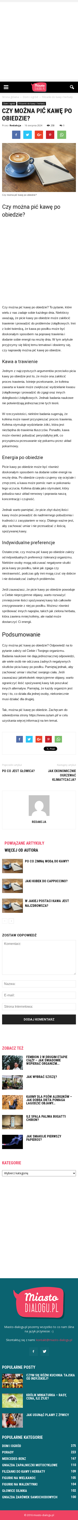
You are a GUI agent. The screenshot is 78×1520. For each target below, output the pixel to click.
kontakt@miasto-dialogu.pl (54, 1340)
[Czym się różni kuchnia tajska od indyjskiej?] (12, 1381)
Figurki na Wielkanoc (19, 1478)
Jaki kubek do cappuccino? (46, 881)
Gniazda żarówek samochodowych (29, 1497)
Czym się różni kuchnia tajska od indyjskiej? (50, 1377)
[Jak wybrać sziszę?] (12, 1082)
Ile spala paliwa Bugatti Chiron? (46, 1118)
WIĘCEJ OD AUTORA (21, 850)
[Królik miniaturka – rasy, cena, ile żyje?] (12, 1401)
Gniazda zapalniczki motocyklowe (29, 1465)
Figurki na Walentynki (19, 1484)
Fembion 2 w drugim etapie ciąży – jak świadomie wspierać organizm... (46, 1060)
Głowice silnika (14, 1491)
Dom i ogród (9, 103)
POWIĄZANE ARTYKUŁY (24, 843)
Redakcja (15, 125)
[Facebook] (33, 1351)
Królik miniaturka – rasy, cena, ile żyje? (46, 1396)
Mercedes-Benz (14, 1459)
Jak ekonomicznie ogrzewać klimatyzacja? (62, 775)
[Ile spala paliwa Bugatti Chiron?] (12, 1122)
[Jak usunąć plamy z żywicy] (12, 1420)
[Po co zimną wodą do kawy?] (12, 866)
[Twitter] (45, 1351)
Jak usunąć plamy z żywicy (47, 1415)
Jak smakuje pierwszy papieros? (43, 1138)
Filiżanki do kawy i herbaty (32, 103)
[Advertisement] (39, 41)
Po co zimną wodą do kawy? (47, 861)
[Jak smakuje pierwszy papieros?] (12, 1142)
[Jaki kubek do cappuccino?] (12, 886)
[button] (72, 87)
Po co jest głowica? (18, 771)
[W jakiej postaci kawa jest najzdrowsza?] (12, 906)
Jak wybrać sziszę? (41, 1077)
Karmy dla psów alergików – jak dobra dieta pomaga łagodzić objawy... (49, 1100)
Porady (8, 1452)
